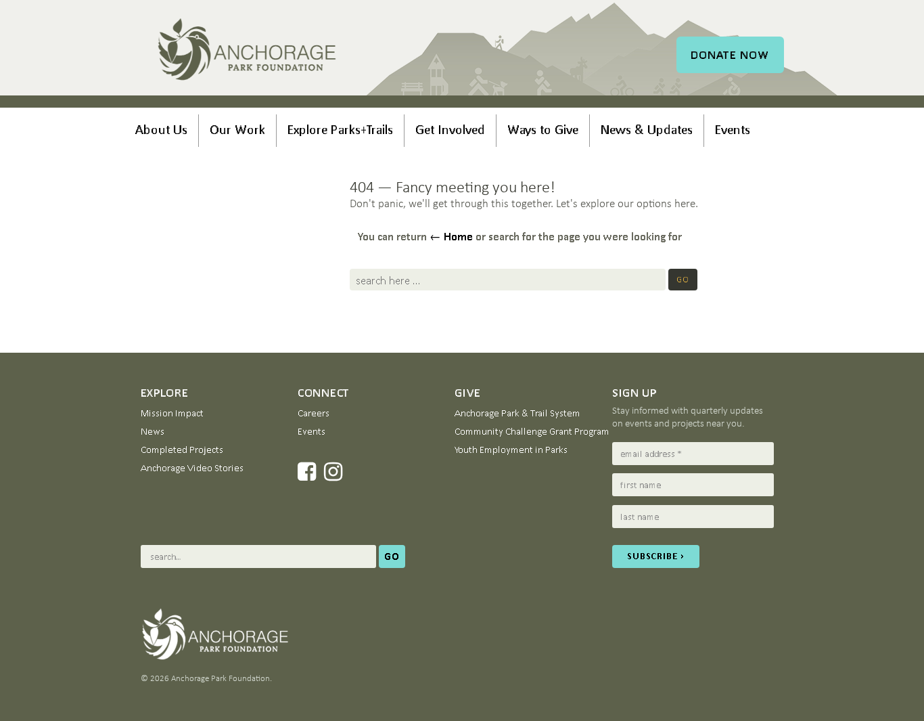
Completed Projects (182, 449)
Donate (730, 54)
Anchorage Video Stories (192, 467)
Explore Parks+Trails (340, 129)
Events (732, 129)
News (152, 431)
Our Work (237, 129)
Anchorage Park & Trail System (517, 413)
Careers (313, 413)
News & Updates (647, 129)
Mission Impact (172, 413)
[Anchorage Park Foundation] (247, 51)
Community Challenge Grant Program (532, 431)
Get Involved (450, 129)
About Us (161, 129)
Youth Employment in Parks (511, 449)
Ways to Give (542, 129)
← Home (451, 236)
